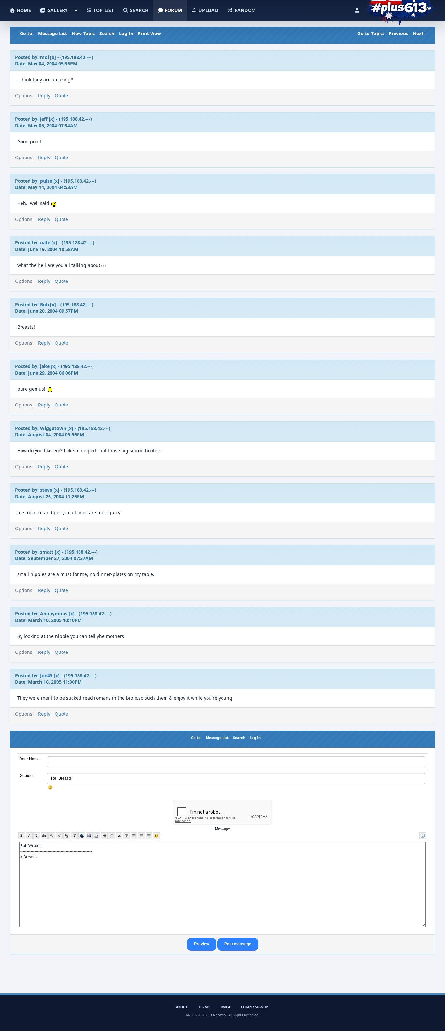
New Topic (83, 33)
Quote (61, 95)
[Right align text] (149, 835)
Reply (44, 95)
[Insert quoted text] (119, 835)
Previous (398, 33)
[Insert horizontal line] (104, 835)
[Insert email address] (96, 835)
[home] (400, 8)
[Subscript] (51, 835)
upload (207, 10)
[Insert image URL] (89, 835)
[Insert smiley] (156, 835)
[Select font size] (74, 835)
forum (173, 10)
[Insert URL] (81, 835)
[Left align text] (134, 835)
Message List (52, 33)
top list (103, 10)
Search (106, 33)
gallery (57, 10)
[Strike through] (44, 835)
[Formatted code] (126, 835)
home (23, 10)
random (244, 10)
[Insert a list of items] (111, 835)
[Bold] (21, 835)
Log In (126, 33)
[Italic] (29, 835)
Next (418, 33)
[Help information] (422, 835)
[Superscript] (59, 835)
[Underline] (36, 835)
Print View (149, 33)
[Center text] (141, 835)
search (139, 10)
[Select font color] (66, 835)
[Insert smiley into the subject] (50, 787)
